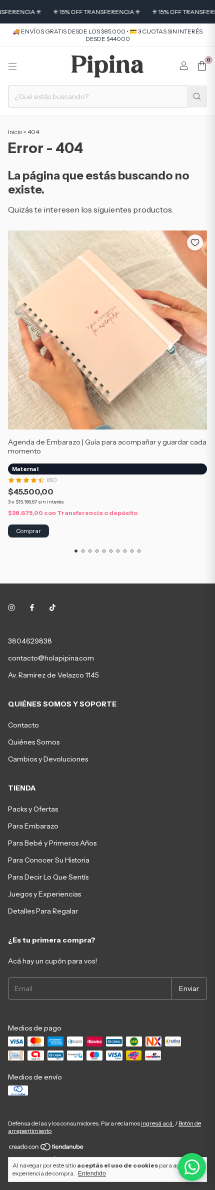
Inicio (15, 132)
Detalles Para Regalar (43, 911)
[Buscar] (197, 97)
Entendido (92, 1173)
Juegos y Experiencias (44, 894)
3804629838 (30, 641)
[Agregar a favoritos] (195, 242)
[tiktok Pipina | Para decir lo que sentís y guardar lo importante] (52, 608)
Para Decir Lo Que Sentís (48, 877)
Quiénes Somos (34, 742)
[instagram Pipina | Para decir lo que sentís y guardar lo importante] (11, 608)
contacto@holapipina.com (51, 658)
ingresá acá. (157, 1123)
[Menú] (12, 66)
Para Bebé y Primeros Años (52, 843)
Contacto (23, 725)
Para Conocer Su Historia (49, 860)
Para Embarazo (33, 826)
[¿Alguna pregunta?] (192, 1167)
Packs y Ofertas (33, 809)
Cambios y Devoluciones (48, 759)
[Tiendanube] (47, 1148)
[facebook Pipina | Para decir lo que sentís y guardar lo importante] (32, 608)
